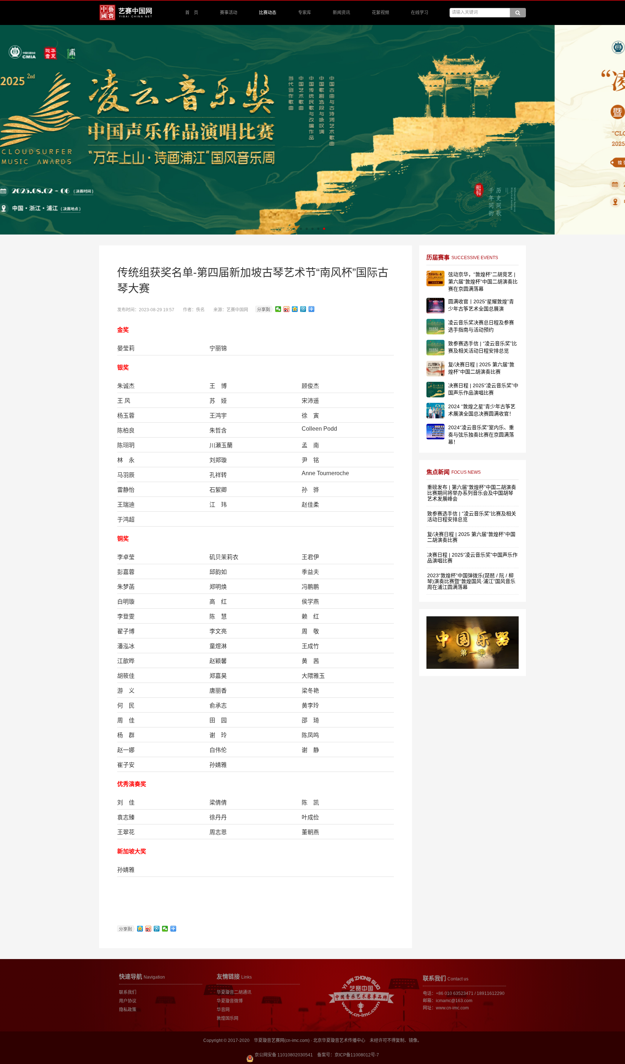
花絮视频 (380, 12)
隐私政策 (127, 1009)
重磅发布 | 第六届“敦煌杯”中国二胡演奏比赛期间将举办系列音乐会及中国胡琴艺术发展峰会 (471, 493)
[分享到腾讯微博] (303, 309)
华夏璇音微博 (230, 1001)
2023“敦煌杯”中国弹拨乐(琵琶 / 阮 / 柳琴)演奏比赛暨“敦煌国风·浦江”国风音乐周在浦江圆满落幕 (471, 581)
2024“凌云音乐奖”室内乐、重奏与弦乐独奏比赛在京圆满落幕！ (481, 435)
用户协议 (127, 1001)
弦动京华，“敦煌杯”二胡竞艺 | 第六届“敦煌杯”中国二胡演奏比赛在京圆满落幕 (483, 281)
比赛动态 (267, 12)
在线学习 (419, 12)
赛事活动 (228, 12)
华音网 (223, 1009)
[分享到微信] (278, 309)
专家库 (304, 12)
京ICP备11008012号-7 (357, 1054)
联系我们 (127, 992)
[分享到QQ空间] (295, 309)
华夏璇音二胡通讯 (234, 992)
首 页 (191, 12)
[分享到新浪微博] (287, 309)
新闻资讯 (341, 12)
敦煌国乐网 (227, 1018)
